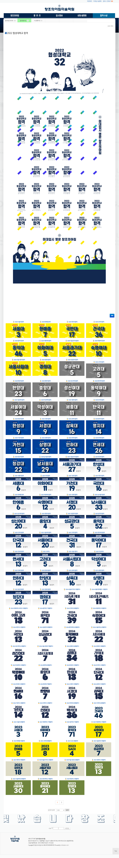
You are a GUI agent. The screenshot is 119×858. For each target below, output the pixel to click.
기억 (50, 828)
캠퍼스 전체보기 (107, 1)
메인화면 (89, 1)
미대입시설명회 (97, 1)
